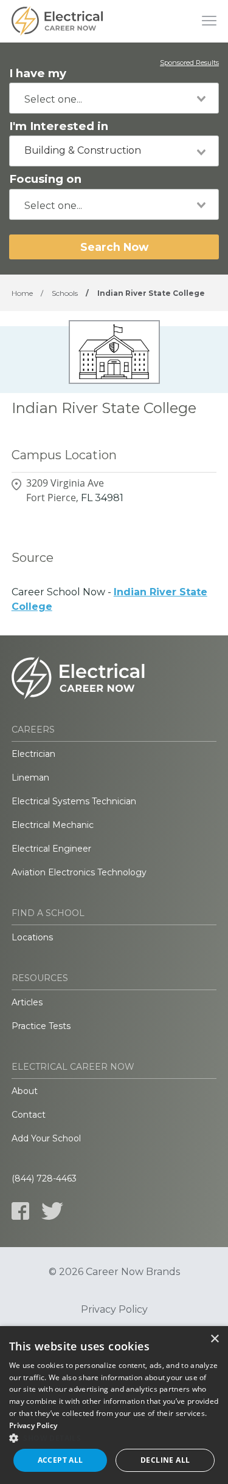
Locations (32, 937)
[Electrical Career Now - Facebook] (20, 1211)
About (25, 1091)
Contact (29, 1114)
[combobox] (114, 98)
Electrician (33, 753)
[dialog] (114, 1405)
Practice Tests (41, 1026)
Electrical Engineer (51, 848)
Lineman (30, 777)
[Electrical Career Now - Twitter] (52, 1211)
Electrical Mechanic (53, 824)
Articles (27, 1002)
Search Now (114, 247)
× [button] (214, 1339)
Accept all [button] (60, 1460)
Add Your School (46, 1138)
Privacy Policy (114, 1309)
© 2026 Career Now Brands (114, 1272)
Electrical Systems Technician (74, 801)
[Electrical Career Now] (57, 21)
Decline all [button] (165, 1460)
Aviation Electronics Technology (79, 872)
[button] (114, 1438)
